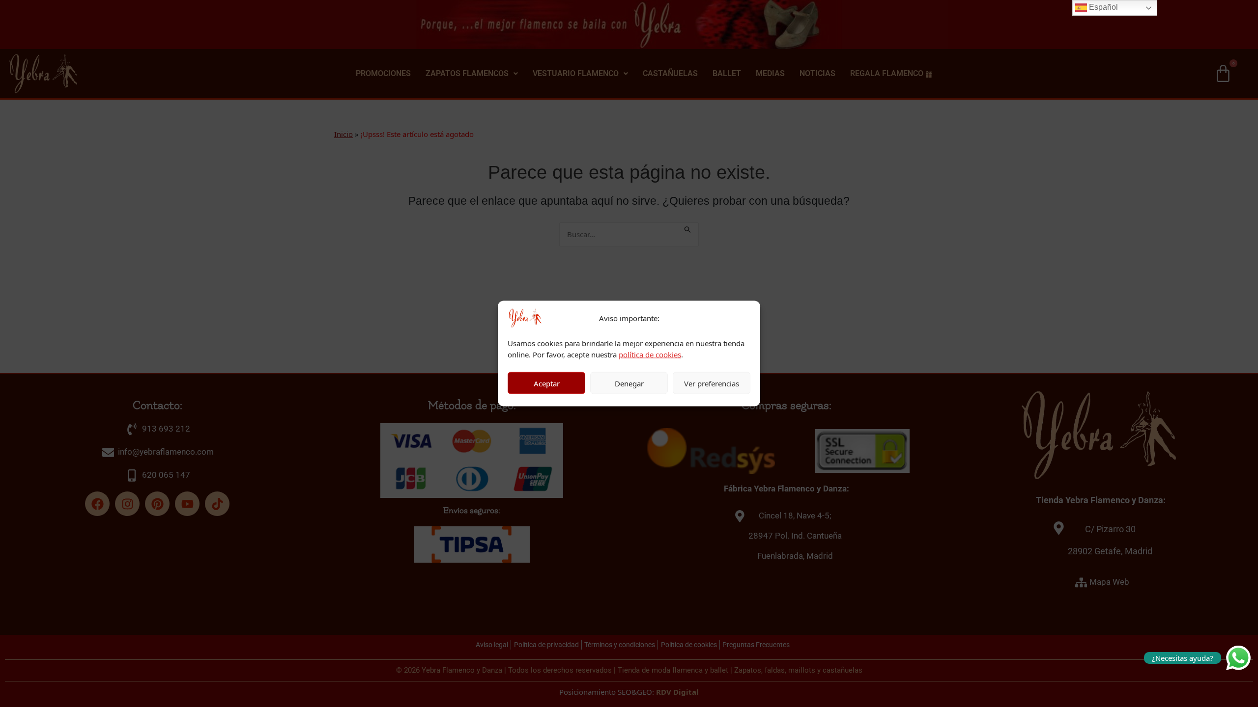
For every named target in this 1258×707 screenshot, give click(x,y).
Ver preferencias (711, 383)
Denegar (629, 383)
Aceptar (547, 383)
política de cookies (650, 354)
